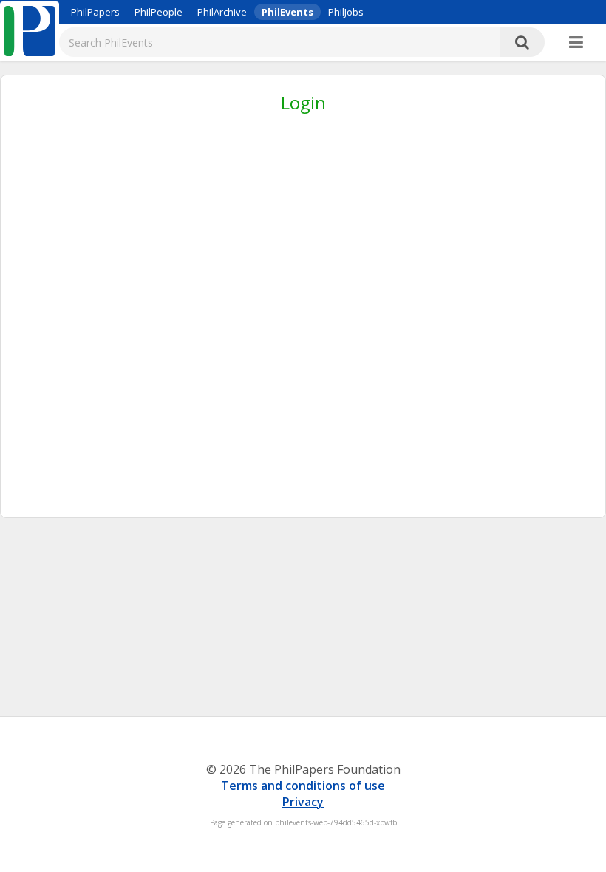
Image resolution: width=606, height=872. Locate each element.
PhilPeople (159, 11)
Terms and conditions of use (303, 785)
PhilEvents (287, 11)
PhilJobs (346, 11)
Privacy (303, 802)
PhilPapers (95, 11)
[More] (576, 43)
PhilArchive (222, 11)
